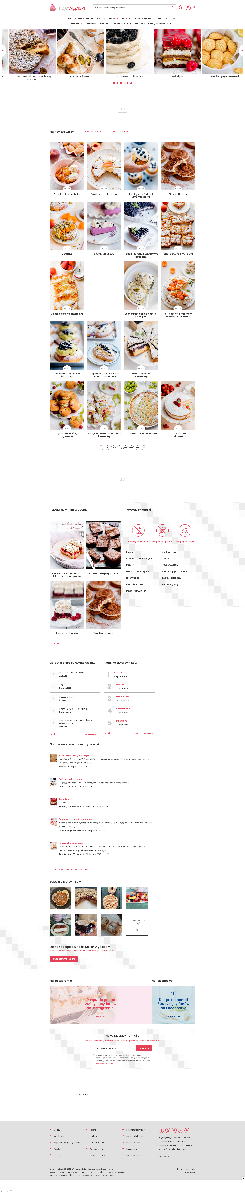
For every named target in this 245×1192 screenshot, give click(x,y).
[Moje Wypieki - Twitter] (174, 1130)
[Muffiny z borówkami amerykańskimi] (141, 166)
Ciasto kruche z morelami (178, 254)
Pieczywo (91, 24)
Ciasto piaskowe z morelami (67, 313)
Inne (172, 24)
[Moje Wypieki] (67, 10)
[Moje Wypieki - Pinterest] (180, 1130)
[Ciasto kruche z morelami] (178, 226)
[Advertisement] (122, 1087)
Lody (122, 18)
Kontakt (57, 1155)
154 (125, 447)
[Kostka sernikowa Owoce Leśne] (122, 51)
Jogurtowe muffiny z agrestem (67, 435)
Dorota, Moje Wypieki (70, 806)
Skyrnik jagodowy (104, 254)
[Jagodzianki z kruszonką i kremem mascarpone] (104, 345)
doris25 (118, 672)
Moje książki (59, 1136)
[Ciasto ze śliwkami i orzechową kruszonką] (170, 51)
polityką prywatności (105, 1063)
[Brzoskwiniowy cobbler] (67, 166)
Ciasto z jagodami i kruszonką (141, 375)
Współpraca (58, 1149)
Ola (61, 766)
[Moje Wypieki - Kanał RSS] (186, 1130)
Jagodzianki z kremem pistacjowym (67, 375)
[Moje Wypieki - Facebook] (181, 7)
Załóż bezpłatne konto (64, 959)
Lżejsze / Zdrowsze (156, 24)
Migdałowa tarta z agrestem (141, 433)
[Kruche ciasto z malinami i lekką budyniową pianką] (67, 545)
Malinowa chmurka (67, 633)
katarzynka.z (123, 708)
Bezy (80, 18)
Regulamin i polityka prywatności (67, 1142)
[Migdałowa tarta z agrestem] (141, 405)
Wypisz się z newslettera (136, 1155)
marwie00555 (123, 696)
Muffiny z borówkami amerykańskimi (141, 195)
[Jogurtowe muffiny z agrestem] (67, 405)
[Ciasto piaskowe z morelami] (67, 285)
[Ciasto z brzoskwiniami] (104, 166)
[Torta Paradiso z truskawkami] (178, 405)
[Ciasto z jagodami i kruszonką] (141, 345)
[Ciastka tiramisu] (178, 166)
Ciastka (101, 18)
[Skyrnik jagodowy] (104, 226)
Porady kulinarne (97, 1142)
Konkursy (94, 1136)
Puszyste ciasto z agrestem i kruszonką (104, 435)
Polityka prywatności (89, 1175)
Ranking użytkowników (135, 1130)
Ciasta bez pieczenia (110, 24)
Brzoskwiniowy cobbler (67, 194)
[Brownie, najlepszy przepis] (103, 545)
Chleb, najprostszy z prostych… (75, 755)
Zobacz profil (101, 1016)
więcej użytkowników (144, 733)
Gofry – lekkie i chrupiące (72, 779)
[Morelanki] (67, 226)
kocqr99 (120, 684)
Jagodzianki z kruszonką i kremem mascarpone (104, 375)
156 (138, 447)
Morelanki (67, 254)
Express (139, 24)
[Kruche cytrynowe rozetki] (74, 51)
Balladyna (64, 799)
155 (131, 447)
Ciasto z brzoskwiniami (104, 194)
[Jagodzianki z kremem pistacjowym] (67, 345)
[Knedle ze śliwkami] (218, 51)
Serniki (175, 18)
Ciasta (70, 18)
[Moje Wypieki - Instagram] (188, 7)
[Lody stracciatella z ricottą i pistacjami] (141, 285)
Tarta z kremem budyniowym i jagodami (141, 255)
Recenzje (93, 1130)
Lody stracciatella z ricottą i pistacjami (141, 315)
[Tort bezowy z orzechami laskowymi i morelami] (178, 285)
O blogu (57, 1130)
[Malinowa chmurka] (67, 605)
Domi (61, 786)
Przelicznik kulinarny (134, 1136)
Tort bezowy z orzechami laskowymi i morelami (178, 315)
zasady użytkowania (106, 1175)
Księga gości (131, 1149)
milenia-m (121, 720)
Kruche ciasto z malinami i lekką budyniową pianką (67, 575)
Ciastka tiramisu (178, 194)
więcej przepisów (91, 734)
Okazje (127, 24)
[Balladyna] (26, 51)
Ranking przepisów (97, 1155)
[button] (113, 83)
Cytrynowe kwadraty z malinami (75, 819)
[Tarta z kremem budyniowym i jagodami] (141, 226)
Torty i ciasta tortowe (140, 18)
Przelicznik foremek (134, 1142)
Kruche (89, 18)
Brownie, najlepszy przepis (103, 573)
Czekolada (161, 18)
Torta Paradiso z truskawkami (178, 435)
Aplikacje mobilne (97, 1149)
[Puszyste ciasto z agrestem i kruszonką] (104, 405)
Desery (112, 18)
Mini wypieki (77, 24)
